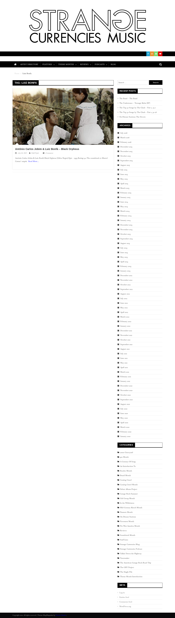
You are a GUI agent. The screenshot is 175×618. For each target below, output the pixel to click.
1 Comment (49, 153)
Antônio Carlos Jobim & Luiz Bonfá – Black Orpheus (47, 149)
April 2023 (124, 261)
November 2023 (126, 229)
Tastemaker (124, 558)
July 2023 (123, 248)
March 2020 (124, 427)
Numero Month (126, 512)
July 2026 (123, 133)
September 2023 (126, 238)
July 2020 (123, 409)
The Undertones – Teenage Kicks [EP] (134, 103)
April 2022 (124, 312)
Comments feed (125, 602)
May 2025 (124, 179)
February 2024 (125, 216)
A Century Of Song (128, 461)
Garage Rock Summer (129, 494)
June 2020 (124, 413)
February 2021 (125, 376)
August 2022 (125, 294)
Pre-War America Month (130, 526)
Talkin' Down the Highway (131, 553)
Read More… (33, 161)
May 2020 (124, 418)
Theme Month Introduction (131, 576)
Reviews (84, 64)
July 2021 (123, 353)
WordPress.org (125, 606)
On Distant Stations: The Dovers (132, 117)
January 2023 (125, 271)
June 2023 (124, 252)
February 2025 (125, 193)
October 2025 (125, 156)
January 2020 (125, 436)
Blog (113, 64)
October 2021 (125, 340)
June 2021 (123, 358)
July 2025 (123, 170)
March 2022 (124, 317)
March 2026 (124, 137)
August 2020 (125, 404)
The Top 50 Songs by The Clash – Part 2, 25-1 (137, 107)
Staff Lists (124, 540)
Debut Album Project (128, 489)
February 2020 (125, 432)
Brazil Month (125, 475)
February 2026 (125, 142)
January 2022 (125, 326)
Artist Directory (29, 64)
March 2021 (124, 372)
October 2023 (125, 234)
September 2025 (126, 160)
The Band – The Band (128, 98)
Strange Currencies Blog (130, 544)
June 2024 (124, 202)
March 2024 (125, 211)
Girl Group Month (127, 498)
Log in (122, 592)
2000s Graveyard (126, 452)
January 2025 (125, 197)
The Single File (126, 572)
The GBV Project (127, 567)
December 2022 (126, 275)
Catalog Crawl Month (129, 484)
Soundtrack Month (127, 535)
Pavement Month (127, 521)
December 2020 (126, 386)
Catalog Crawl (126, 480)
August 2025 (125, 165)
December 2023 (126, 225)
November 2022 (126, 280)
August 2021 (125, 349)
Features (47, 64)
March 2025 (124, 188)
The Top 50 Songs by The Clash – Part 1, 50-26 (138, 112)
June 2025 (124, 174)
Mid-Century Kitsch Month (131, 507)
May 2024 (124, 206)
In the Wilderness (127, 503)
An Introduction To (128, 466)
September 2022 (126, 289)
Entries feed (124, 597)
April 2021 (124, 367)
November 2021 (126, 335)
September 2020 (126, 399)
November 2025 (126, 151)
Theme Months (66, 64)
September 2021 (126, 344)
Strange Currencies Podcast (131, 549)
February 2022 (125, 321)
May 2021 (123, 363)
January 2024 (125, 220)
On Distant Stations (128, 517)
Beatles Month (126, 471)
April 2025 (124, 183)
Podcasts (100, 64)
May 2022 (124, 307)
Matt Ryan (35, 153)
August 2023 (125, 243)
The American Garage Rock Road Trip (135, 563)
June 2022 (124, 303)
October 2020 (125, 395)
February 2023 (125, 266)
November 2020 (126, 390)
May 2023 (124, 257)
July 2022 (123, 298)
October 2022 (125, 284)
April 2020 (124, 422)
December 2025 (126, 147)
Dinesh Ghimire (61, 615)
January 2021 (125, 381)
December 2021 (126, 330)
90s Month (124, 457)
